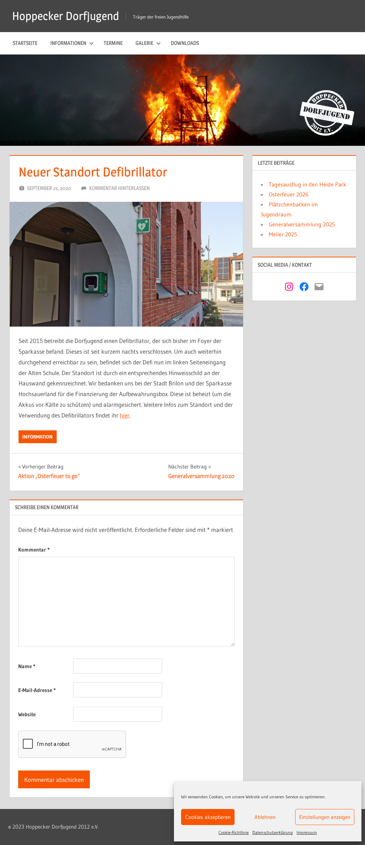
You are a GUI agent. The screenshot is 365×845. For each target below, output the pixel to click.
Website (27, 714)
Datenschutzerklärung (272, 832)
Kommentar (34, 549)
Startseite (25, 43)
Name (26, 666)
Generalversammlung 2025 (302, 224)
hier (124, 415)
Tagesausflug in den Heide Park (307, 184)
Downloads (185, 43)
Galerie (144, 43)
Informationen (68, 43)
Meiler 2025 (283, 234)
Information (37, 437)
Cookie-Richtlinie (234, 832)
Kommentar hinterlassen (119, 188)
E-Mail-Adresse (37, 690)
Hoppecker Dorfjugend (65, 16)
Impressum (307, 832)
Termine (113, 43)
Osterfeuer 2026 (288, 194)
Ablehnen (265, 817)
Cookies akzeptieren (208, 817)
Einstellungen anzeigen (324, 817)
